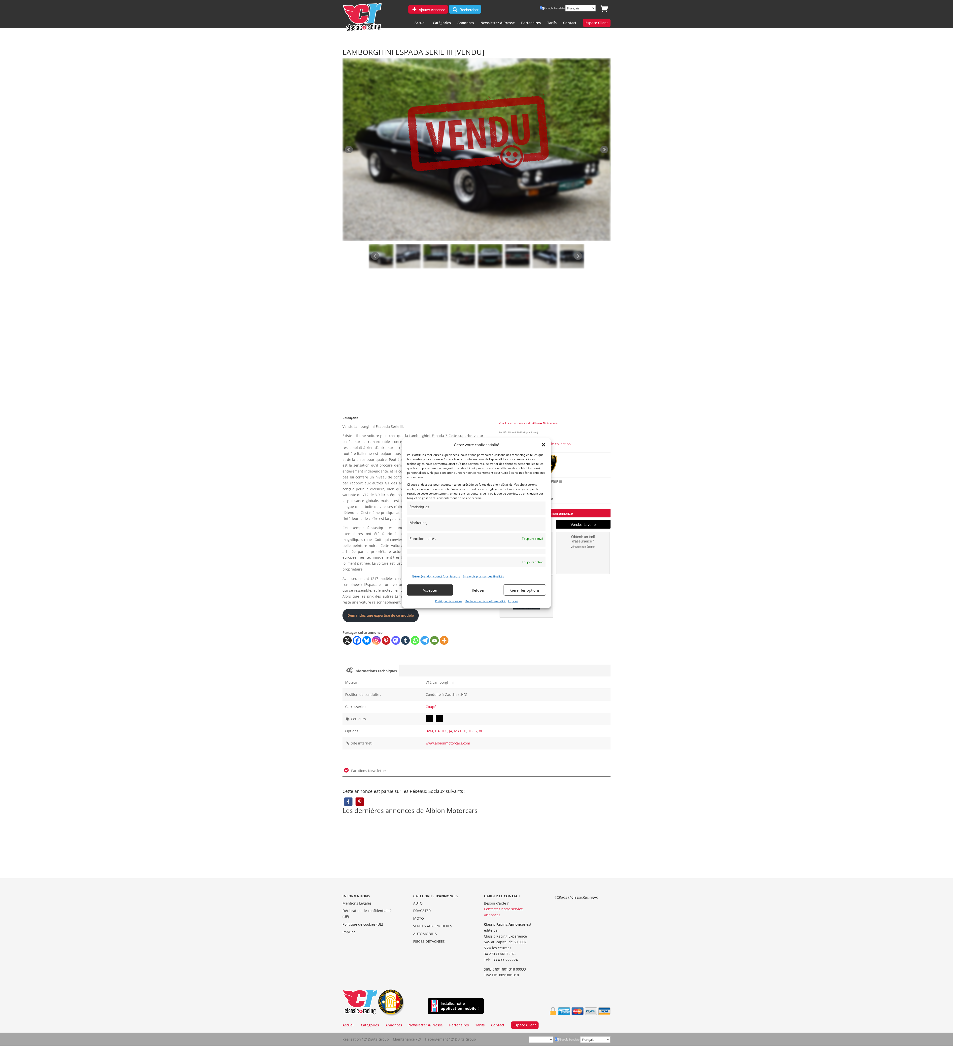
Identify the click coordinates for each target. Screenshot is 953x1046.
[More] (444, 640)
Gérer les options (525, 589)
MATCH (460, 731)
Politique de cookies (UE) (362, 924)
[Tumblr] (405, 640)
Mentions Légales (357, 903)
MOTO (418, 918)
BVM (429, 731)
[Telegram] (424, 640)
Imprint (513, 601)
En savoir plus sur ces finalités (483, 576)
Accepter (430, 589)
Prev (375, 256)
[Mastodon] (395, 640)
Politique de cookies (448, 601)
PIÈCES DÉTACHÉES (429, 941)
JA (450, 731)
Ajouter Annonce (431, 10)
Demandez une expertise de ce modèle (380, 615)
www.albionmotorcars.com (448, 743)
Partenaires (531, 23)
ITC (444, 731)
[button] (543, 444)
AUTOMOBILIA (425, 933)
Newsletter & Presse (497, 23)
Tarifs (552, 23)
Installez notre (459, 1006)
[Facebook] (357, 640)
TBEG (472, 731)
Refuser (478, 589)
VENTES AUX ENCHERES (432, 926)
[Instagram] (376, 640)
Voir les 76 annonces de (528, 423)
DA (437, 731)
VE (481, 731)
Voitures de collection (553, 443)
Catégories (442, 23)
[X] (347, 640)
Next (578, 256)
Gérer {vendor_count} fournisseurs (436, 576)
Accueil (420, 23)
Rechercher (468, 10)
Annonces (465, 23)
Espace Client (596, 23)
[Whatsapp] (415, 640)
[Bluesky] (366, 640)
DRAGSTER (422, 910)
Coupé (431, 706)
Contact (570, 23)
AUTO (418, 903)
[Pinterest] (386, 640)
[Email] (434, 640)
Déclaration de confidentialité (485, 601)
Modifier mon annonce (555, 513)
